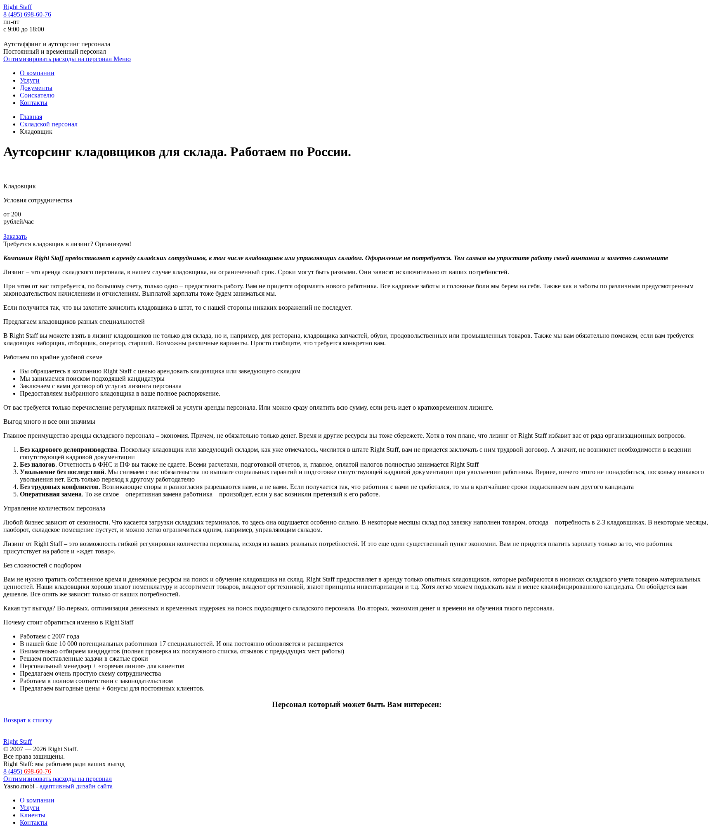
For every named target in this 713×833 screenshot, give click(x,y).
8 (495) (27, 771)
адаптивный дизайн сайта (76, 786)
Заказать (15, 236)
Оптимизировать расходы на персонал (58, 58)
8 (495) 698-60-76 (27, 14)
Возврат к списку (27, 720)
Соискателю (37, 95)
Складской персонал (49, 124)
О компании (37, 72)
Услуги (30, 80)
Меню (122, 58)
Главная (31, 116)
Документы (36, 87)
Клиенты (32, 815)
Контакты (33, 102)
